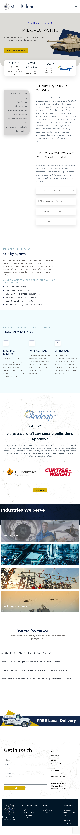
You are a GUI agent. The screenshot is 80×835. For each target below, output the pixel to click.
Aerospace (11, 535)
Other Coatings (20, 131)
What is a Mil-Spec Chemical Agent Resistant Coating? (26, 653)
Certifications (47, 810)
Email (6, 765)
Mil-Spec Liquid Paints (18, 123)
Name (6, 756)
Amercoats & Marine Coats (16, 127)
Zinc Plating (22, 102)
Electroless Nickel (19, 115)
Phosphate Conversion (17, 110)
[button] (40, 23)
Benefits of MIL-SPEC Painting (49, 211)
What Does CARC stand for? (49, 221)
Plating (24, 810)
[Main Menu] (76, 6)
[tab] (56, 191)
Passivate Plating (20, 106)
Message (7, 773)
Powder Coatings (28, 812)
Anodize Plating (20, 98)
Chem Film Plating (19, 94)
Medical (66, 818)
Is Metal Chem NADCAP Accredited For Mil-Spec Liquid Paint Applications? (35, 670)
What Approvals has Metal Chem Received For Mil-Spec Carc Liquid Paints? (36, 679)
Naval (65, 815)
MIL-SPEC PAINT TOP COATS (49, 191)
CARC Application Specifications (50, 201)
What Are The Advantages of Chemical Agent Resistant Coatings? (31, 662)
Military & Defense (16, 606)
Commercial (11, 582)
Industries (46, 818)
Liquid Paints (27, 815)
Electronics (11, 559)
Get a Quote (47, 815)
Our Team (46, 812)
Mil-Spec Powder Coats (17, 119)
